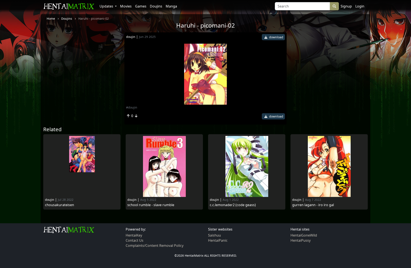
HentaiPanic (218, 240)
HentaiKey (134, 235)
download (275, 37)
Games (140, 6)
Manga (171, 6)
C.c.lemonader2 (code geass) (233, 205)
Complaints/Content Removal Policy (154, 245)
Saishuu (214, 235)
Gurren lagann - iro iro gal (313, 205)
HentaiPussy (300, 240)
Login (359, 6)
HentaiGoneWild (303, 235)
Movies (126, 6)
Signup (346, 6)
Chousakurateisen (59, 205)
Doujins (156, 6)
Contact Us (134, 240)
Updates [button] (107, 6)
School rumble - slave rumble (150, 205)
